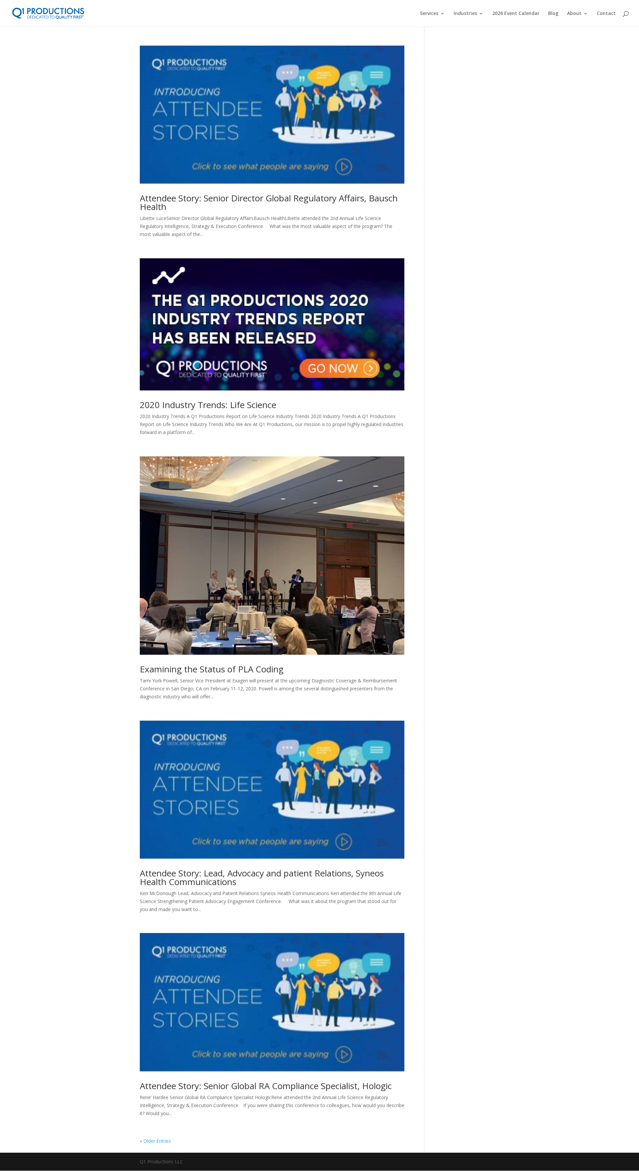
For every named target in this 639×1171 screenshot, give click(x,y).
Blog (553, 13)
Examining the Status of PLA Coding (212, 669)
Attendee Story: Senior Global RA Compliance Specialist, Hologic (266, 1086)
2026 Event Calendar (515, 13)
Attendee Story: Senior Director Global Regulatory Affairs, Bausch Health (269, 202)
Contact (606, 13)
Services (429, 13)
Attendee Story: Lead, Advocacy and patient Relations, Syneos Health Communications (262, 877)
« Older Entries (155, 1141)
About (574, 13)
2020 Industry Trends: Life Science (208, 405)
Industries (465, 13)
